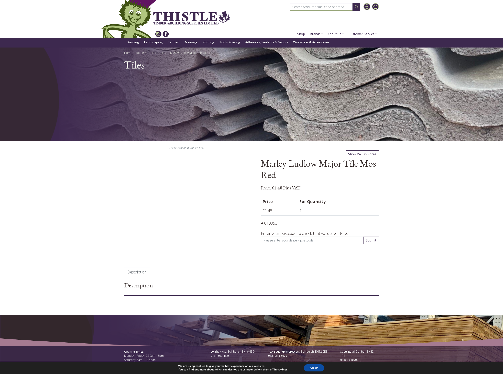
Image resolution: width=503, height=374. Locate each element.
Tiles (153, 53)
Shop (301, 34)
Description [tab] (137, 272)
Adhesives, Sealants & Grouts (266, 42)
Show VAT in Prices (362, 154)
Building (133, 42)
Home (128, 53)
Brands (315, 34)
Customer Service (361, 34)
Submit (371, 240)
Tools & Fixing (229, 42)
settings (282, 369)
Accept (314, 368)
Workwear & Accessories (311, 42)
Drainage (190, 42)
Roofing (208, 42)
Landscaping (153, 42)
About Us (334, 34)
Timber (173, 42)
